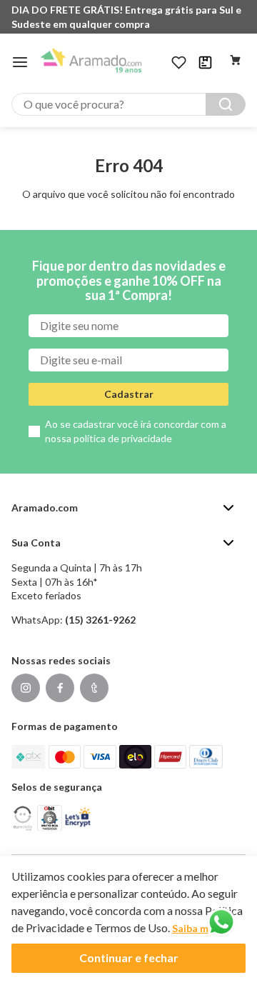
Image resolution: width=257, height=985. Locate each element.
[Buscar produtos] (225, 104)
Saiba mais (197, 928)
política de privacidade (123, 438)
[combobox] (128, 104)
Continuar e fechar (128, 957)
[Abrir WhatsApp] (221, 922)
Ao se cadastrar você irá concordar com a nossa (135, 431)
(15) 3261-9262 (100, 620)
